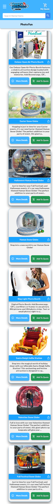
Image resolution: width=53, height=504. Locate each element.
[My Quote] (45, 6)
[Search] (47, 15)
